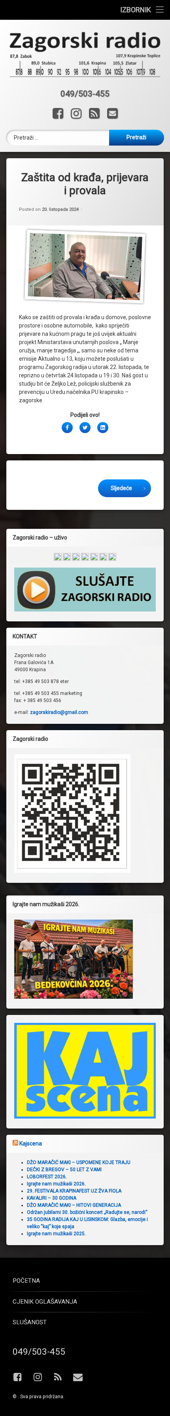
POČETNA (26, 1280)
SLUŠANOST (30, 1322)
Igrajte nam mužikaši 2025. (56, 1233)
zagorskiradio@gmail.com (59, 712)
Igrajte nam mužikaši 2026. (56, 1184)
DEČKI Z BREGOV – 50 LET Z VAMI (64, 1169)
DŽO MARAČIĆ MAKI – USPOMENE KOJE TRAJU (78, 1162)
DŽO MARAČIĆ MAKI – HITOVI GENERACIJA (74, 1205)
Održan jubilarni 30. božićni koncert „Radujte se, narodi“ (87, 1212)
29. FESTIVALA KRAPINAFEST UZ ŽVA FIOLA (74, 1191)
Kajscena (30, 1143)
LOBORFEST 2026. (47, 1176)
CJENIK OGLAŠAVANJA (45, 1301)
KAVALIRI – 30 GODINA (51, 1198)
